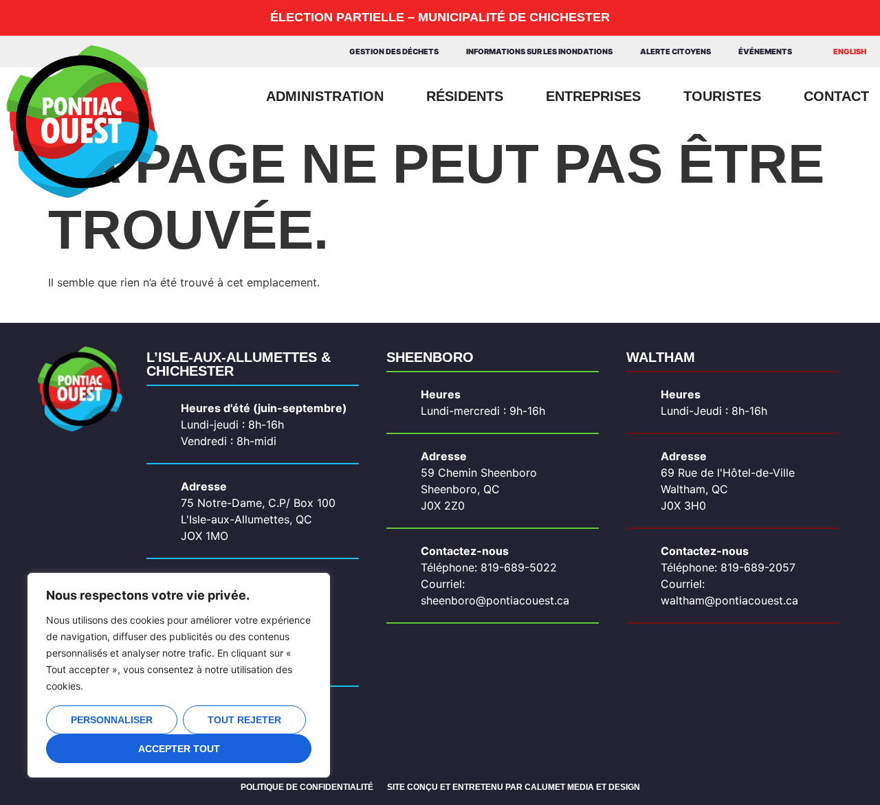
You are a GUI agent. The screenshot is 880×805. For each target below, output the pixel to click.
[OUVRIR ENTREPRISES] (651, 96)
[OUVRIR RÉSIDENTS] (513, 96)
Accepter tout (179, 748)
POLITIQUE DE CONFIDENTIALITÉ (307, 787)
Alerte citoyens (675, 51)
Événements (765, 51)
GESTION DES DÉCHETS (394, 51)
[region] (179, 675)
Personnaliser (112, 719)
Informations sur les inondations (539, 51)
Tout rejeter (244, 719)
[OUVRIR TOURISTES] (771, 96)
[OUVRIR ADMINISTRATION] (394, 96)
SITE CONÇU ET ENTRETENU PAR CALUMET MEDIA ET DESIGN (513, 787)
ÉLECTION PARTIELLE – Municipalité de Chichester (440, 17)
